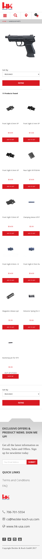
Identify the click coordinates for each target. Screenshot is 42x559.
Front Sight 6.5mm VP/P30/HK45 (10, 123)
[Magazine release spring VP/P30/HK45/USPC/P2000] (10, 298)
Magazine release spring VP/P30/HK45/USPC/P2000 (10, 311)
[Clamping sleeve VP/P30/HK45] (31, 204)
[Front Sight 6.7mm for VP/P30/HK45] (31, 251)
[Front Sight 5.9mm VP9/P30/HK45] (10, 204)
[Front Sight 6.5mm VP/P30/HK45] (10, 110)
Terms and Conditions (16, 480)
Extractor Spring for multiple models (31, 311)
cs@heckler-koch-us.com (22, 519)
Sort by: (5, 70)
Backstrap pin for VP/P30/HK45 (10, 358)
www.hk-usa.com (18, 526)
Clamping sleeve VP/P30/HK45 (31, 217)
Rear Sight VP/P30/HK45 (31, 170)
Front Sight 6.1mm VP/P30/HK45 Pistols (31, 123)
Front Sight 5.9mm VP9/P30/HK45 (10, 217)
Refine (21, 83)
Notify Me (10, 376)
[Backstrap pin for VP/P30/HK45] (10, 345)
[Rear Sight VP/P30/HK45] (31, 157)
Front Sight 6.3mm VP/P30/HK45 (10, 170)
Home (4, 21)
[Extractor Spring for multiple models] (31, 298)
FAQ (5, 486)
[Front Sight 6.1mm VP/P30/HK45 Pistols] (31, 110)
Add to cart (10, 139)
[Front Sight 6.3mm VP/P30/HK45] (10, 157)
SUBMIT (32, 462)
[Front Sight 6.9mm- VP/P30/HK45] (10, 251)
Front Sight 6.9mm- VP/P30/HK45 (10, 264)
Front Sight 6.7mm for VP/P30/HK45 (31, 264)
